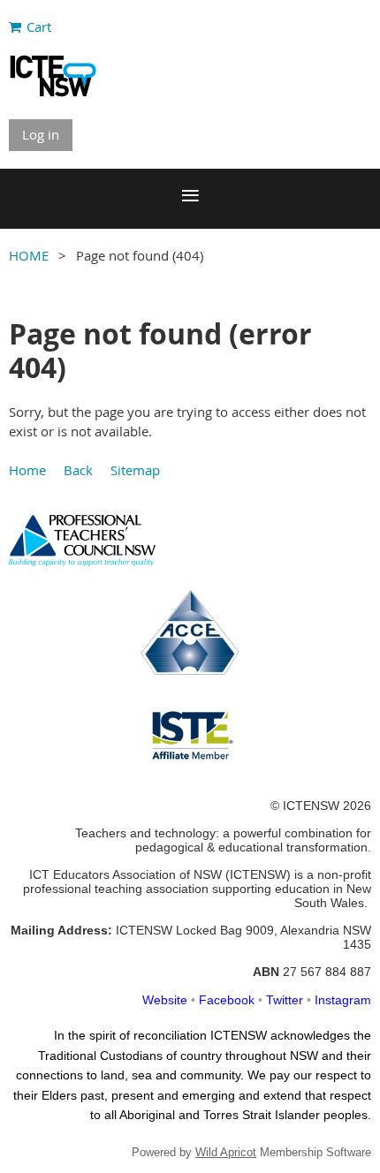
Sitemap (135, 470)
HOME (29, 255)
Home (27, 470)
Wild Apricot (225, 1152)
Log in (40, 134)
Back (78, 470)
